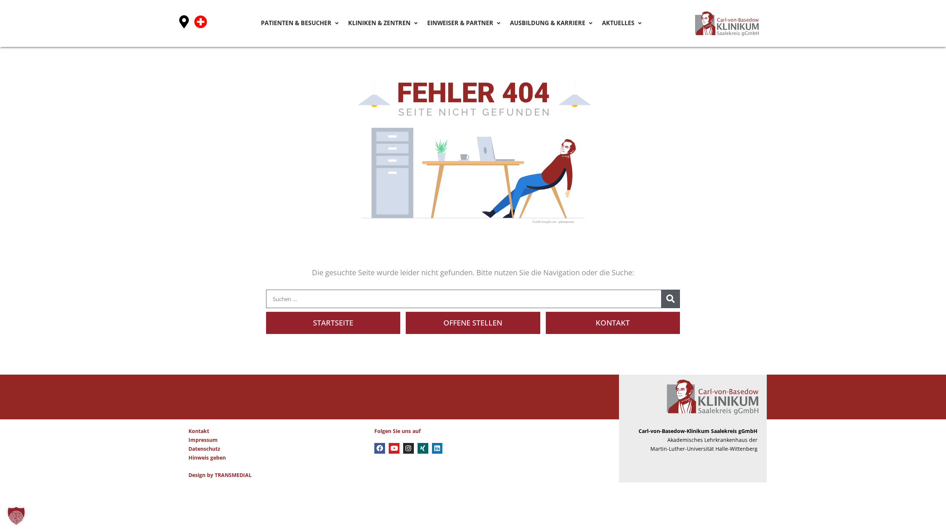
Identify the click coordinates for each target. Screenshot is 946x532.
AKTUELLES (622, 23)
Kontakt (198, 430)
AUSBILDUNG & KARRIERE (564, 23)
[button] (16, 515)
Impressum (203, 439)
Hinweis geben (207, 457)
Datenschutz (204, 448)
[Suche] (670, 299)
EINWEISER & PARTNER (493, 23)
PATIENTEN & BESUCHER (356, 23)
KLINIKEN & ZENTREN (425, 23)
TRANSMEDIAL (233, 474)
